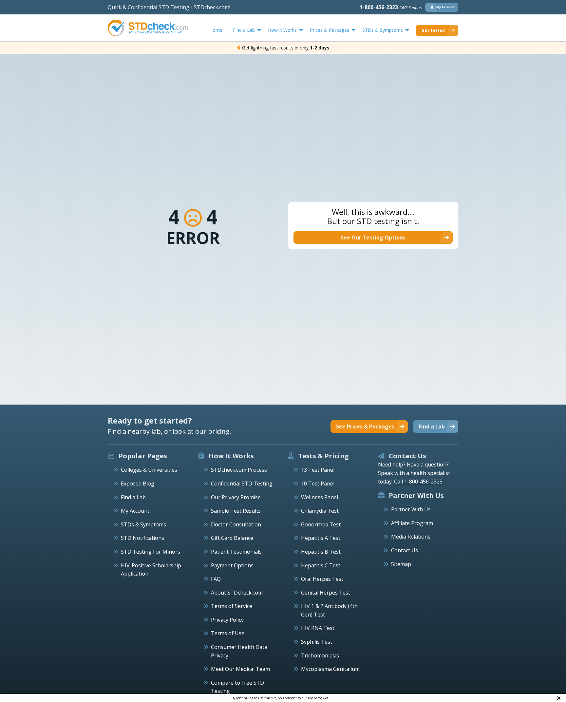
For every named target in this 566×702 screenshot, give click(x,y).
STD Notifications (142, 537)
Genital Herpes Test (325, 592)
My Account (135, 510)
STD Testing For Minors (150, 551)
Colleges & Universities (149, 469)
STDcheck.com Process (239, 469)
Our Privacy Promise (236, 497)
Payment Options (232, 565)
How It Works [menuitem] (282, 30)
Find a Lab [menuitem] (244, 30)
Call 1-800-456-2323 (418, 481)
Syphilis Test (316, 641)
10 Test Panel (317, 483)
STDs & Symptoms (143, 524)
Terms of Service (231, 606)
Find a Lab (133, 497)
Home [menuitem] (215, 30)
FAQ (216, 578)
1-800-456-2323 (391, 7)
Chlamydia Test (320, 510)
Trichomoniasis (320, 655)
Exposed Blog (137, 483)
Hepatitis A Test (320, 537)
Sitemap (401, 564)
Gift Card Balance (232, 537)
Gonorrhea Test (321, 524)
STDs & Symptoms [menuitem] (382, 30)
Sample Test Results (236, 510)
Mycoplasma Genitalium (330, 669)
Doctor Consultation (236, 524)
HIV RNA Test (317, 628)
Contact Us (404, 550)
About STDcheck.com (237, 592)
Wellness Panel (319, 497)
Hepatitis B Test (321, 551)
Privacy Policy (227, 619)
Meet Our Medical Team (240, 669)
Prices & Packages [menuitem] (329, 30)
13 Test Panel (317, 469)
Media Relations (410, 536)
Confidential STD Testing (242, 483)
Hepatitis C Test (320, 565)
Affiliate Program (412, 523)
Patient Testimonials (236, 551)
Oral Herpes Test (322, 578)
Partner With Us (411, 509)
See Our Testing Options (373, 237)
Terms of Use (227, 633)
